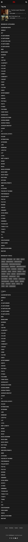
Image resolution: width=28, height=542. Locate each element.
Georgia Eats (4, 114)
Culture (3, 87)
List (2, 153)
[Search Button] (26, 2)
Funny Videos (4, 112)
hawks (10, 278)
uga (7, 286)
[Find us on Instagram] (13, 538)
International (5, 139)
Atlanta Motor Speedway (15, 264)
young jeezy (12, 286)
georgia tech (12, 276)
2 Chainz (4, 259)
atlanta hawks (5, 264)
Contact (21, 527)
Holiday (3, 136)
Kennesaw (3, 147)
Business (3, 54)
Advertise (11, 527)
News (2, 185)
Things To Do (4, 226)
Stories (3, 218)
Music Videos (4, 174)
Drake (9, 271)
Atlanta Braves (5, 35)
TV (1, 234)
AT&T (18, 259)
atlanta (3, 261)
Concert (3, 79)
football (3, 273)
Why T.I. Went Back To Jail (14, 16)
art (14, 259)
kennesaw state (5, 281)
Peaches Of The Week (6, 191)
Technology (4, 223)
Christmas (4, 271)
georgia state (5, 276)
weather (3, 251)
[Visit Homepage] (14, 2)
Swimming (3, 221)
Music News (4, 172)
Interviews (4, 142)
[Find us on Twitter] (11, 538)
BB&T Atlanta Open (21, 266)
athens (22, 259)
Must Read (4, 177)
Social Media (4, 213)
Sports (3, 215)
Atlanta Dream (5, 38)
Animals (3, 30)
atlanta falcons (18, 261)
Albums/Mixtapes (6, 27)
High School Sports (6, 133)
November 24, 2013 (20, 18)
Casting (3, 60)
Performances (5, 193)
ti (21, 283)
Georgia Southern (6, 117)
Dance (2, 90)
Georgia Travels (5, 123)
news (3, 283)
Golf (18, 276)
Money (3, 161)
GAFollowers (12, 13)
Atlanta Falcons (5, 41)
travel (3, 286)
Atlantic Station (5, 266)
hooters (15, 278)
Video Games (4, 243)
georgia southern (21, 273)
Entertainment (5, 93)
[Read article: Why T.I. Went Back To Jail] (4, 18)
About (6, 527)
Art (2, 33)
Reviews (3, 204)
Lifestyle (3, 150)
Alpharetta (9, 259)
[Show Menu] (1, 2)
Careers (16, 527)
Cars (2, 57)
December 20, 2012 (20, 13)
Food (24, 271)
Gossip (3, 128)
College (3, 65)
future (8, 273)
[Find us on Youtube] (15, 538)
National (3, 180)
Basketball (12, 266)
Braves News (4, 52)
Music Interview (5, 169)
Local (2, 155)
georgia (13, 273)
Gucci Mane (4, 278)
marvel (12, 281)
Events (3, 95)
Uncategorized (5, 240)
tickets (3, 229)
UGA (2, 237)
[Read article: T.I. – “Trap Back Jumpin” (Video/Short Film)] (4, 11)
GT (2, 131)
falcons (14, 271)
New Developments (6, 183)
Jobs (2, 144)
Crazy (2, 82)
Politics (3, 202)
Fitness (3, 106)
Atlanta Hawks (5, 43)
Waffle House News (6, 248)
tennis (18, 283)
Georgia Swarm (5, 120)
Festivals (3, 101)
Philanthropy (5, 196)
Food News (4, 109)
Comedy (3, 73)
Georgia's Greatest (6, 125)
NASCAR (22, 281)
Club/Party (4, 63)
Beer (2, 49)
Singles (3, 207)
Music (2, 166)
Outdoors (4, 188)
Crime (2, 84)
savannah (8, 283)
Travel (3, 232)
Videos (3, 245)
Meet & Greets (5, 158)
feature (19, 271)
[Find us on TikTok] (17, 538)
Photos (3, 199)
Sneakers (3, 210)
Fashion (3, 98)
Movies (3, 163)
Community (4, 76)
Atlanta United (5, 46)
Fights (3, 103)
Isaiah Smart (21, 278)
